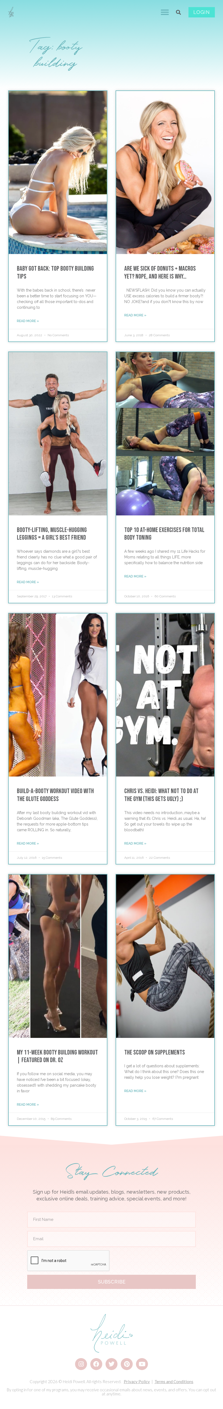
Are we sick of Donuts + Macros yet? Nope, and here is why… (160, 272)
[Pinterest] (127, 1364)
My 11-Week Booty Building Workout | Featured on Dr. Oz (57, 1056)
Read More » (28, 321)
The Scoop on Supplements (154, 1052)
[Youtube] (142, 1364)
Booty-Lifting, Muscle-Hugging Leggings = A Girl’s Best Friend (52, 534)
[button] (164, 12)
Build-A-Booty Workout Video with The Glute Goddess (55, 795)
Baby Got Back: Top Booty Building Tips (55, 272)
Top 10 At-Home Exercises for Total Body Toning (164, 534)
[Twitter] (111, 1364)
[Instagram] (81, 1364)
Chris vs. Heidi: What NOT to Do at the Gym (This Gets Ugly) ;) (161, 795)
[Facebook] (96, 1364)
